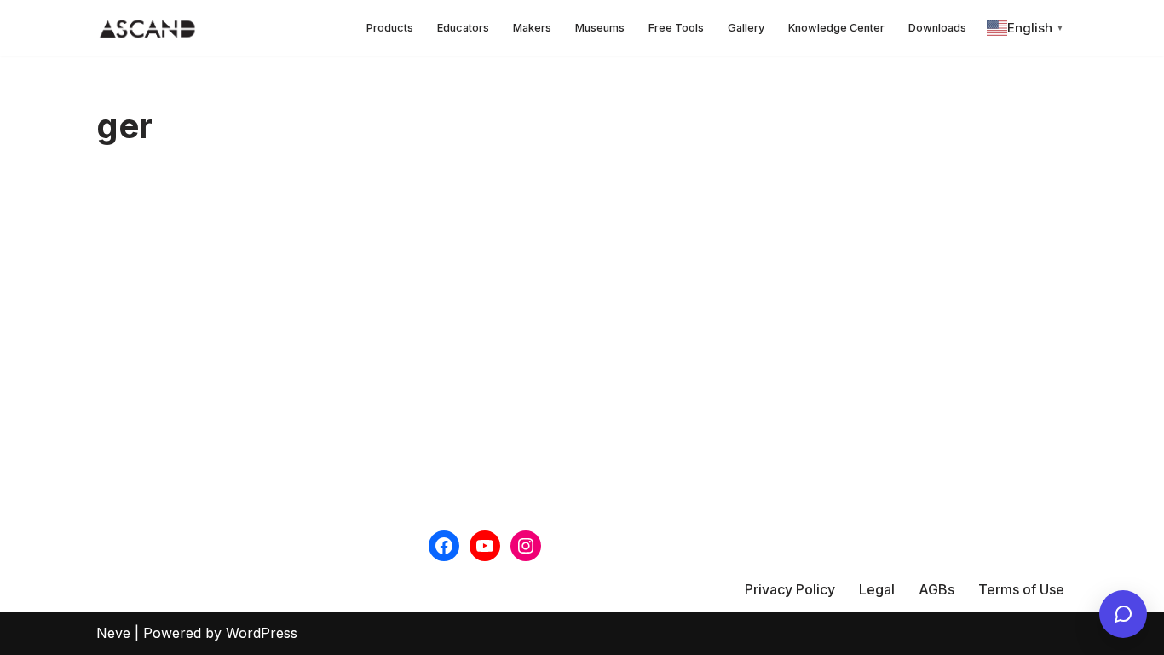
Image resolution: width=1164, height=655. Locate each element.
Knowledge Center (836, 27)
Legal (877, 589)
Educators (463, 27)
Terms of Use (1021, 589)
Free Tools (676, 27)
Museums (600, 27)
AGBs (936, 589)
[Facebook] (444, 545)
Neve (113, 632)
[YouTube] (485, 545)
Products (389, 27)
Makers (532, 27)
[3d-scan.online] (147, 28)
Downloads (937, 27)
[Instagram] (525, 545)
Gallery (746, 27)
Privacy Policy (790, 589)
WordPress (261, 632)
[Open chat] (1123, 614)
